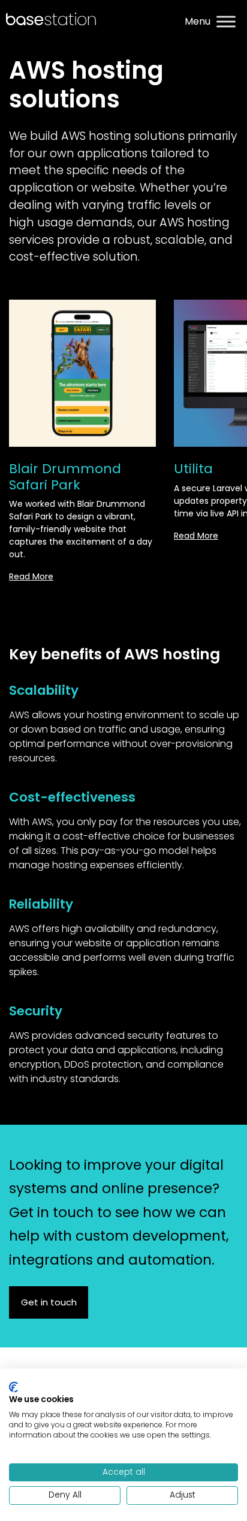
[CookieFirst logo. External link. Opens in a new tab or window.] (13, 1387)
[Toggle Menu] (226, 22)
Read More (31, 576)
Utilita (193, 468)
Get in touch (49, 1302)
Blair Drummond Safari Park (65, 476)
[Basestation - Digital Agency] (51, 18)
